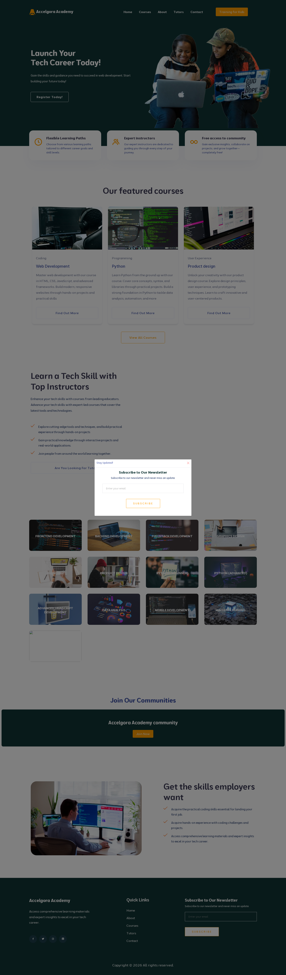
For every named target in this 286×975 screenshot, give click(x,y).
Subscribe (143, 503)
